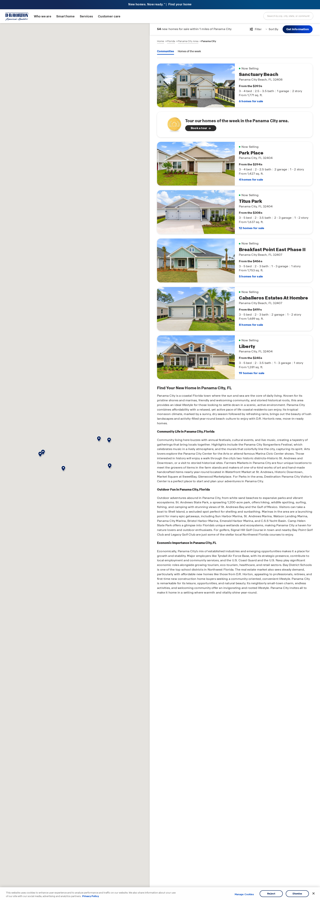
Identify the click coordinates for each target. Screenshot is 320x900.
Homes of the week (189, 51)
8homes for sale (251, 325)
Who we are (42, 16)
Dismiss (297, 893)
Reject (271, 893)
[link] (235, 124)
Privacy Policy (90, 896)
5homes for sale (251, 276)
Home (160, 41)
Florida (171, 41)
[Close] (313, 893)
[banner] (160, 4)
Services (86, 16)
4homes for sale (251, 179)
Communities (165, 51)
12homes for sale (251, 228)
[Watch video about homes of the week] (172, 123)
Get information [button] (297, 29)
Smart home (65, 16)
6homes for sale (251, 101)
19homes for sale (251, 373)
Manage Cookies (244, 894)
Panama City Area (188, 41)
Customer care (109, 16)
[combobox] (288, 16)
